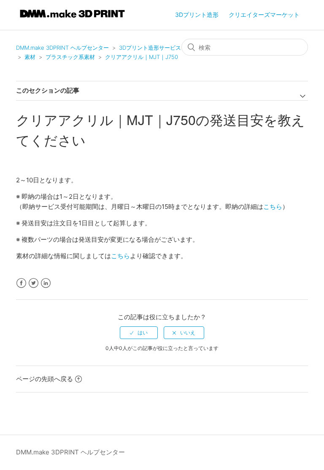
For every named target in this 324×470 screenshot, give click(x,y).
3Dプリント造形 (197, 14)
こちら (272, 207)
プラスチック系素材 (70, 56)
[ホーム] (72, 19)
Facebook (21, 283)
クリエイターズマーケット (264, 14)
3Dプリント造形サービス (150, 47)
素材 (29, 56)
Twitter (33, 283)
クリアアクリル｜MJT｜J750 (141, 56)
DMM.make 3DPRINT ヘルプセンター (62, 47)
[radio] (139, 332)
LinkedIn (45, 283)
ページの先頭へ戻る (44, 379)
